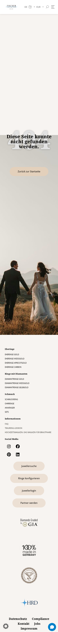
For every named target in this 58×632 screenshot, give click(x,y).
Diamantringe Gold (14, 379)
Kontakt (23, 623)
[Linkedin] (18, 454)
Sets (7, 412)
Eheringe (9, 349)
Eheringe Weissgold (14, 359)
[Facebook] (18, 446)
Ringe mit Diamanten (16, 374)
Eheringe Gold (12, 354)
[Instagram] (9, 446)
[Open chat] (52, 627)
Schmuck (10, 394)
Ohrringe (9, 403)
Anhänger (10, 408)
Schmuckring (11, 399)
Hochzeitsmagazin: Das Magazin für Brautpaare (28, 432)
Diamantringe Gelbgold (16, 387)
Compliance (40, 619)
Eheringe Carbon (13, 367)
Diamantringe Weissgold (17, 383)
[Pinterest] (9, 454)
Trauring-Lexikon (13, 428)
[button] (6, 626)
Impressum (29, 628)
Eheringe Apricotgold (16, 363)
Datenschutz (18, 619)
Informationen (13, 419)
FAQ (6, 424)
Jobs (37, 623)
